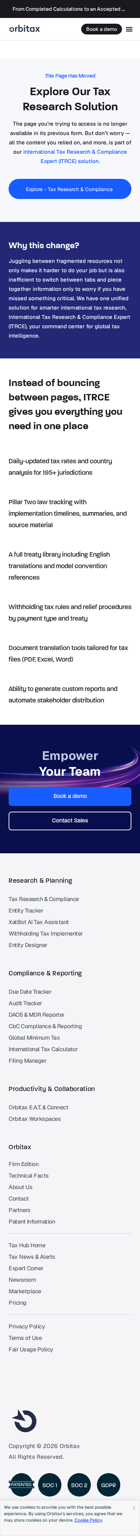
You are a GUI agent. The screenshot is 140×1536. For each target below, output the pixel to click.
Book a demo (101, 29)
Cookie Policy (88, 1520)
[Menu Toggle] (129, 29)
